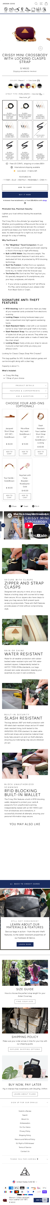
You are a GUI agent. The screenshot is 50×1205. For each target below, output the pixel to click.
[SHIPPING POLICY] (25, 1021)
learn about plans (25, 1094)
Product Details (25, 385)
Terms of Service (25, 1147)
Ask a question (25, 396)
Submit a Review (25, 1111)
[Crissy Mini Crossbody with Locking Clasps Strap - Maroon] (12, 862)
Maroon (27, 85)
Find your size (25, 1001)
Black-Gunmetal (39, 85)
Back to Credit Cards (26, 884)
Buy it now (25, 194)
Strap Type (25, 95)
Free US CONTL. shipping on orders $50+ (27, 163)
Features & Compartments (25, 391)
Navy (22, 85)
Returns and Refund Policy (25, 1139)
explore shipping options (25, 1049)
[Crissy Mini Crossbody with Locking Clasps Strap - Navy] (9, 862)
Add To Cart (9, 453)
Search (25, 1115)
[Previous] (3, 525)
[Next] (47, 525)
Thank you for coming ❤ (24, 1159)
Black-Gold (10, 85)
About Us (25, 1119)
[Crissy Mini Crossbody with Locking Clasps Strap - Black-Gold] (4, 862)
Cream (33, 85)
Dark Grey (16, 85)
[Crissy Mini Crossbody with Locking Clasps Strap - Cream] (15, 862)
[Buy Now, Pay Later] (25, 1068)
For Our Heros (25, 1127)
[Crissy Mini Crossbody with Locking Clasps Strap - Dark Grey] (7, 862)
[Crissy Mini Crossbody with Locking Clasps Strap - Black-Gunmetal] (18, 862)
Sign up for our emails (24, 1102)
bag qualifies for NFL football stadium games (24, 358)
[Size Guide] (25, 973)
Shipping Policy (25, 1135)
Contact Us (25, 1151)
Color (23, 80)
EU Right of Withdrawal (25, 1143)
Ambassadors (25, 1123)
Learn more (25, 944)
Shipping (16, 71)
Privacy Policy (25, 1131)
